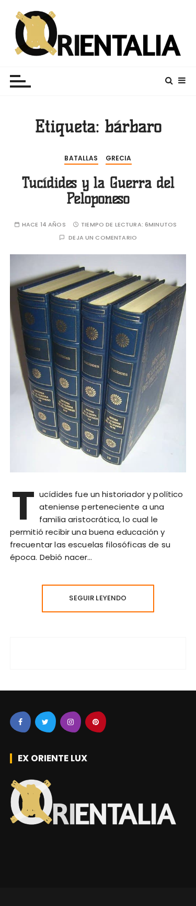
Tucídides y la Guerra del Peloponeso (98, 190)
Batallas (81, 158)
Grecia (119, 158)
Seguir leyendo (97, 598)
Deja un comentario (102, 238)
